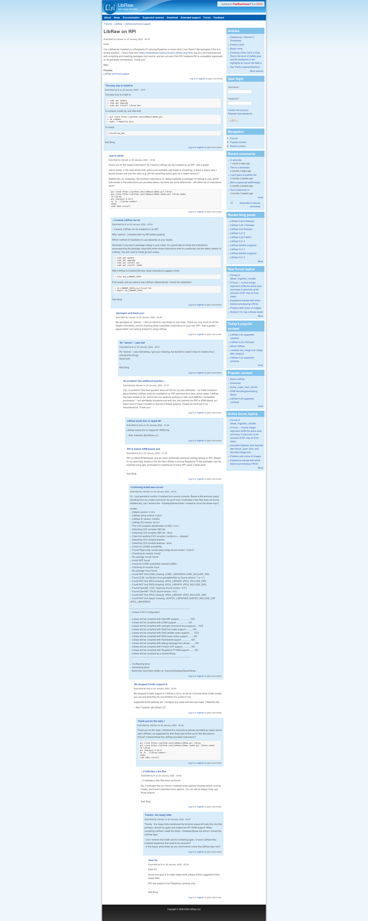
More (260, 261)
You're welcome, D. (240, 189)
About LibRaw (237, 346)
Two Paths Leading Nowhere (245, 67)
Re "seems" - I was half (132, 342)
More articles (256, 71)
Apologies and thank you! (130, 313)
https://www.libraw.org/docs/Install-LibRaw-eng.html (166, 52)
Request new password (240, 113)
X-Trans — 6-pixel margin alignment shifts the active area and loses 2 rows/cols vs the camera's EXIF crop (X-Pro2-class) (246, 289)
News (117, 17)
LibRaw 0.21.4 (237, 241)
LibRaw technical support (138, 23)
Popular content (238, 142)
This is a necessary (240, 167)
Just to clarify (116, 155)
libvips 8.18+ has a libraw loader (246, 312)
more (260, 197)
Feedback (218, 17)
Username (234, 87)
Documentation (131, 17)
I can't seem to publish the (243, 175)
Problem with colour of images (245, 307)
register (201, 78)
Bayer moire (236, 48)
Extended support (191, 17)
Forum (207, 17)
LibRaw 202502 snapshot (243, 245)
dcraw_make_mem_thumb (243, 387)
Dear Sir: (153, 860)
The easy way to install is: (119, 85)
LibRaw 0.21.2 (237, 257)
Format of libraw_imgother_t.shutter (243, 276)
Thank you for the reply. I (151, 721)
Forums (108, 23)
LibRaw (125, 4)
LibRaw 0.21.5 (237, 233)
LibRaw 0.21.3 (237, 249)
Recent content (237, 146)
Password (233, 98)
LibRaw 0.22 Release (241, 229)
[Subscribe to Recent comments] (245, 204)
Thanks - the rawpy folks (158, 814)
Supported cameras (153, 17)
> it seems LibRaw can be (126, 220)
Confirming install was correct (147, 487)
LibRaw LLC (195, 909)
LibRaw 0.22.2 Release (242, 221)
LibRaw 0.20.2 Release (242, 342)
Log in (192, 78)
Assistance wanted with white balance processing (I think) (245, 302)
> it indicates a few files (153, 771)
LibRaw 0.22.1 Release (242, 225)
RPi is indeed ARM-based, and (143, 449)
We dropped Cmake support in (150, 684)
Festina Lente (237, 44)
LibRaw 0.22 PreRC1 (241, 237)
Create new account (238, 110)
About (107, 17)
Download (172, 17)
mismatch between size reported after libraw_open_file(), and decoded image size (246, 449)
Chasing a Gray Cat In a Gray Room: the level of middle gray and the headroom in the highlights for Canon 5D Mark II (246, 58)
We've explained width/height (245, 182)
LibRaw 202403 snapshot (243, 253)
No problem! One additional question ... (144, 381)
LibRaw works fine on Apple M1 (144, 420)
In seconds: (236, 160)
